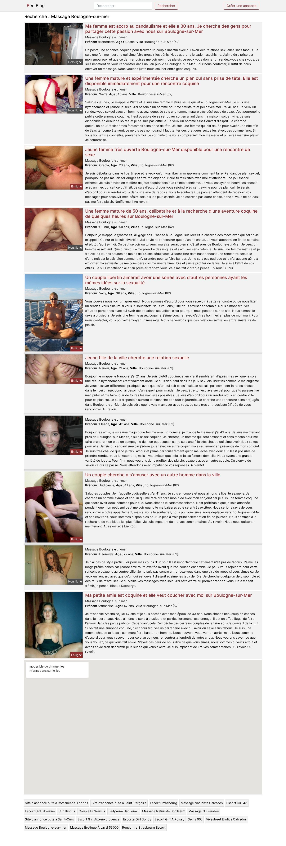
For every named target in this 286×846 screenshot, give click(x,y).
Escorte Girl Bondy (137, 819)
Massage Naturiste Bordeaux (163, 811)
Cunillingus (66, 811)
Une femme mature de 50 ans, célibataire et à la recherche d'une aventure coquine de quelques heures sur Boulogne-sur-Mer (171, 213)
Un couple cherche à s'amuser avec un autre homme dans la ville (152, 474)
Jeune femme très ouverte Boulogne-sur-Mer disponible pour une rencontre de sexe (167, 152)
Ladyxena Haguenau (124, 811)
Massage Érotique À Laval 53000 (94, 827)
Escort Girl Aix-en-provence (98, 819)
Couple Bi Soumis (92, 811)
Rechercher (166, 6)
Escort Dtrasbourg (163, 803)
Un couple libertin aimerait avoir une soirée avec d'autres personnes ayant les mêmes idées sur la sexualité (166, 280)
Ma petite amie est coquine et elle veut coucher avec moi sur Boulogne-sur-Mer (168, 595)
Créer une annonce (241, 6)
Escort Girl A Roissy (169, 819)
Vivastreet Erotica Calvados (226, 819)
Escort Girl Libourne (40, 811)
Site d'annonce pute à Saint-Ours (49, 819)
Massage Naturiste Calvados (202, 803)
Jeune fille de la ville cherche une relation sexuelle (137, 357)
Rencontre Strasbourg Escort (143, 827)
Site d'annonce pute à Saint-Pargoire (119, 803)
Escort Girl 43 (236, 803)
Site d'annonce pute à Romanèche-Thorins (56, 803)
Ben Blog (36, 5)
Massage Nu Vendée (203, 811)
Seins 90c (195, 819)
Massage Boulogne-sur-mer (46, 827)
